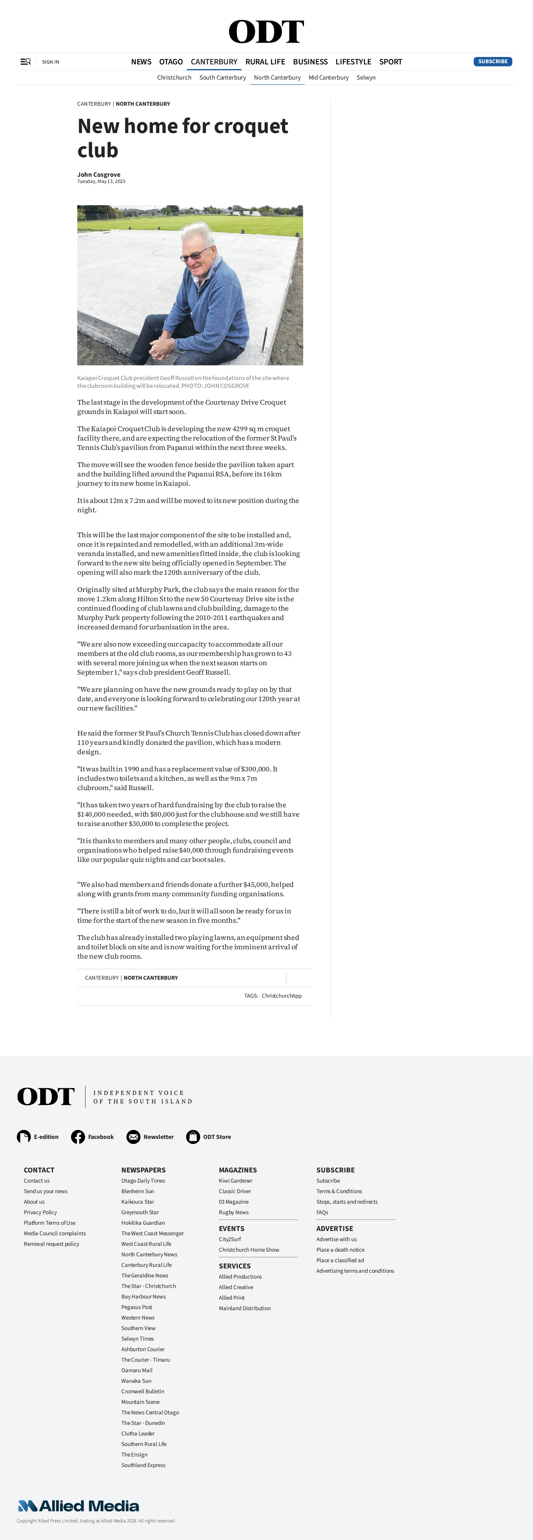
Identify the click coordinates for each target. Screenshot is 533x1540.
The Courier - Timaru (145, 1360)
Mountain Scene (140, 1402)
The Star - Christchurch (148, 1286)
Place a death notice (340, 1250)
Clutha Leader (138, 1434)
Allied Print (232, 1298)
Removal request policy (51, 1244)
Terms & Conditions (339, 1191)
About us (34, 1202)
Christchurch (174, 77)
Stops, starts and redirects (347, 1202)
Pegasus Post (136, 1307)
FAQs (322, 1212)
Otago (171, 61)
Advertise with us (336, 1239)
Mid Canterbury (329, 77)
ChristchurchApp (282, 996)
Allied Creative (236, 1287)
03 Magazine (233, 1202)
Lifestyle (353, 61)
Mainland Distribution (245, 1308)
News (141, 61)
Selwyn (366, 77)
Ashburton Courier (142, 1349)
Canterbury (214, 61)
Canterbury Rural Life (146, 1265)
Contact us (37, 1181)
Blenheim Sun (137, 1191)
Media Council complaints (54, 1233)
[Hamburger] (26, 61)
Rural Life (265, 61)
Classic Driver (235, 1191)
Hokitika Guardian (143, 1223)
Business (310, 61)
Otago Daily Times (143, 1181)
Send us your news (45, 1191)
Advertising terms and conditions (355, 1271)
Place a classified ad (340, 1260)
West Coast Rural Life (146, 1244)
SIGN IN (50, 62)
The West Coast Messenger (152, 1233)
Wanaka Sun (136, 1381)
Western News (138, 1318)
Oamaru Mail (136, 1370)
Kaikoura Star (137, 1202)
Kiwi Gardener (235, 1181)
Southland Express (143, 1465)
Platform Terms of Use (49, 1223)
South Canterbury (222, 77)
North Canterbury (277, 77)
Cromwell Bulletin (142, 1391)
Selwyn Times (137, 1339)
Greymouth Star (140, 1212)
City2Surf (230, 1239)
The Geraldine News (144, 1276)
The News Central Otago (150, 1413)
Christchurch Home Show (249, 1250)
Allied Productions (240, 1277)
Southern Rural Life (144, 1444)
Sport (390, 61)
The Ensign (134, 1455)
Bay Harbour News (143, 1297)
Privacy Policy (40, 1212)
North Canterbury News (149, 1254)
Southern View (138, 1328)
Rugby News (234, 1212)
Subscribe (493, 61)
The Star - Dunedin (143, 1423)
